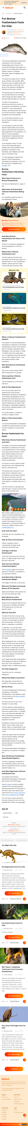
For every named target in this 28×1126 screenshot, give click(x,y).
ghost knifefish (20, 696)
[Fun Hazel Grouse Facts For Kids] (14, 911)
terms (15, 1110)
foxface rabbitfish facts (12, 795)
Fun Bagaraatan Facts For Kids (13, 867)
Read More (24, 2)
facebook (4, 1110)
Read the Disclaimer (9, 840)
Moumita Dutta (8, 870)
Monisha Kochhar (16, 33)
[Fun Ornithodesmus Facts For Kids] (14, 279)
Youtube (4, 1119)
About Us (16, 1097)
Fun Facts (8, 13)
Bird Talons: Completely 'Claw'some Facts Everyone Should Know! (12, 969)
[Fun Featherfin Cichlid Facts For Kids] (14, 298)
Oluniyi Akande (8, 974)
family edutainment (19, 1103)
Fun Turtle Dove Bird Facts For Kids (13, 329)
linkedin (4, 1117)
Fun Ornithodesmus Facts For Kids (13, 287)
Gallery (5, 55)
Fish (16, 813)
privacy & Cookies (18, 1112)
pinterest (4, 1112)
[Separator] (24, 1115)
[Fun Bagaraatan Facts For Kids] (14, 855)
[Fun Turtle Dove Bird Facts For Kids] (14, 319)
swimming (8, 569)
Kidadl (3, 13)
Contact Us (5, 1097)
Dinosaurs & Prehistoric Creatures (11, 285)
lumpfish (4, 165)
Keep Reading (15, 893)
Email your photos (14, 229)
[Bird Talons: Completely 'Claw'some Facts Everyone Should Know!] (14, 955)
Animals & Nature (7, 306)
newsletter (17, 1101)
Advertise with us (6, 1099)
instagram (4, 1114)
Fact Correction (23, 840)
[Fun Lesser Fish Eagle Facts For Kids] (14, 1014)
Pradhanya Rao (18, 34)
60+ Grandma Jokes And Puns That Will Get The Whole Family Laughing (11, 3)
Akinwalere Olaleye (19, 29)
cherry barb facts (19, 792)
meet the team (18, 1099)
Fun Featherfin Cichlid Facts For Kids (14, 308)
